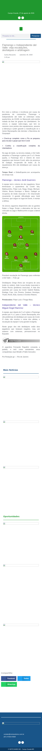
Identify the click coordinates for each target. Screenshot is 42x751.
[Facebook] (19, 18)
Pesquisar (36, 36)
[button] (21, 29)
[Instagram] (22, 18)
